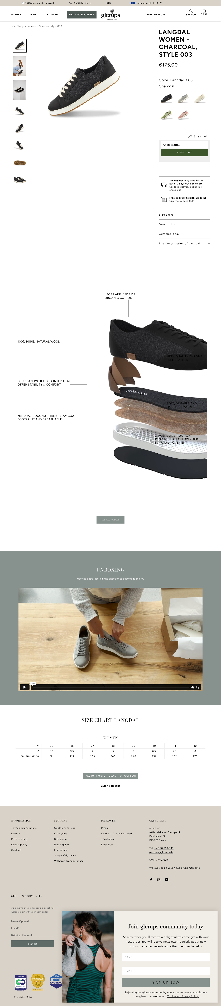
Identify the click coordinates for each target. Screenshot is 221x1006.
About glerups (155, 14)
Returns (16, 833)
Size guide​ (60, 839)
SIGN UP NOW (165, 982)
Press (104, 828)
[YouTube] (166, 879)
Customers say (169, 233)
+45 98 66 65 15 (164, 848)
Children (51, 14)
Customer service (64, 828)
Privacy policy (19, 839)
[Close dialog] (214, 914)
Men (33, 14)
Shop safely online (65, 855)
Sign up (32, 944)
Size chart (200, 136)
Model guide (61, 844)
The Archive (108, 839)
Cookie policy (19, 844)
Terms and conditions (24, 828)
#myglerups (181, 867)
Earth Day (107, 844)
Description (167, 224)
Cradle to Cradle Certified (116, 833)
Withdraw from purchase (69, 861)
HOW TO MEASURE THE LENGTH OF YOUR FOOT (110, 776)
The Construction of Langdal (179, 243)
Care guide (60, 833)
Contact (16, 850)
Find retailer (61, 850)
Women (16, 14)
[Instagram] (158, 879)
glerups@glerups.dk (161, 852)
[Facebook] (150, 879)
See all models (110, 520)
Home (12, 26)
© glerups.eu (23, 996)
